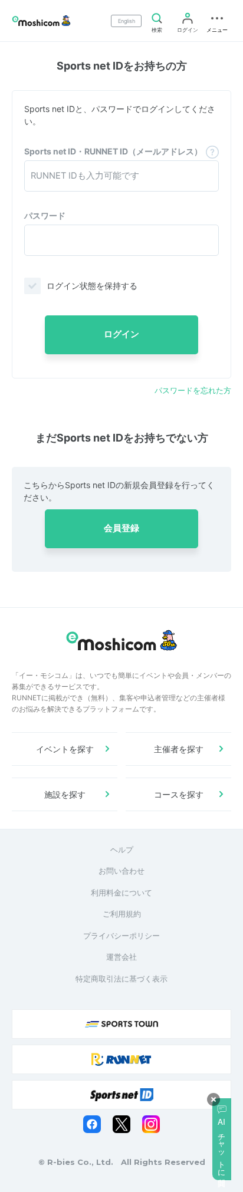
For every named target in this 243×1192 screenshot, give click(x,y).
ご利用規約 (122, 913)
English (126, 21)
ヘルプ (121, 849)
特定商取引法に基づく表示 (121, 978)
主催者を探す (178, 749)
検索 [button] (157, 30)
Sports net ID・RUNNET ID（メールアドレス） (113, 151)
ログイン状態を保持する (92, 286)
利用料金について (121, 892)
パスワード (44, 215)
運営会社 (121, 956)
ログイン (187, 30)
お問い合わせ (121, 870)
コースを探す (178, 794)
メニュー (217, 30)
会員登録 (121, 528)
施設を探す (65, 794)
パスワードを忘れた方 (193, 390)
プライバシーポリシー (121, 935)
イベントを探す (65, 749)
